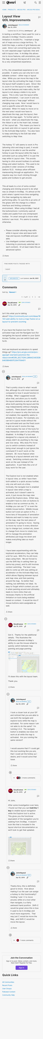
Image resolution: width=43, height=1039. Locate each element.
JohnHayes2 (13, 25)
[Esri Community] (11, 2)
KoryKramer (12, 303)
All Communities (8, 982)
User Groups (7, 988)
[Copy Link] (35, 31)
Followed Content (8, 992)
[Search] (35, 2)
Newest (12, 292)
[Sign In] (40, 2)
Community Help (8, 995)
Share (5, 256)
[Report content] (39, 17)
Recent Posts (7, 985)
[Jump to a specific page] (39, 297)
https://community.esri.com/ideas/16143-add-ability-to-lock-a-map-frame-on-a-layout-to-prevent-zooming (21, 319)
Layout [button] (7, 269)
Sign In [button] (21, 968)
